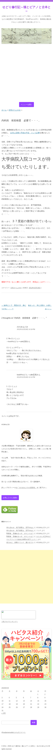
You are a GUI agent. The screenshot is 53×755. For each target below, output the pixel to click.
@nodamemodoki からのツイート (13, 732)
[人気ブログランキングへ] (18, 618)
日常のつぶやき (16, 288)
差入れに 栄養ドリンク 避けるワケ (20, 542)
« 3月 (3, 713)
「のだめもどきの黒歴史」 (27, 488)
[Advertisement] (26, 73)
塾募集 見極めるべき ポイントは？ (20, 533)
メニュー (26, 104)
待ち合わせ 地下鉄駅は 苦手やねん (20, 527)
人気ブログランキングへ (9, 621)
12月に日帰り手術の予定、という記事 (25, 133)
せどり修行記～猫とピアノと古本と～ (26, 9)
